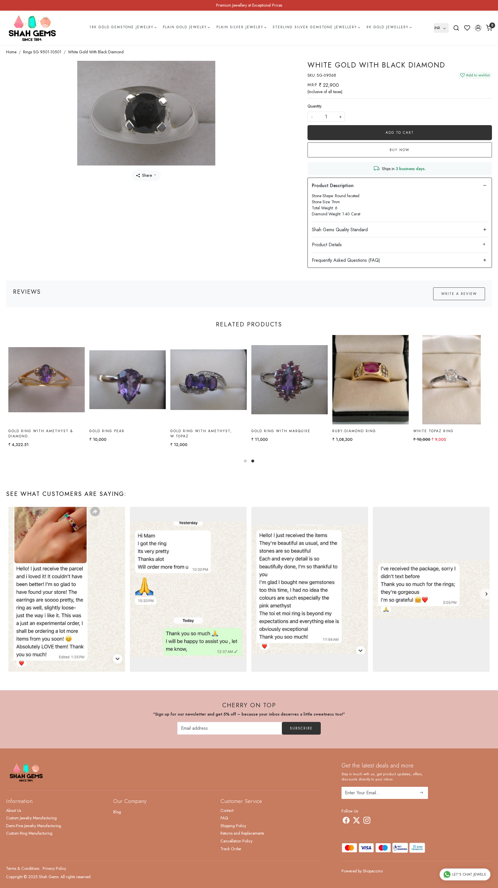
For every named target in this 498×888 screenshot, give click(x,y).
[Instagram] (366, 821)
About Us (13, 810)
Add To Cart (400, 132)
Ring (260, 431)
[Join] (421, 793)
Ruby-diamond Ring (34, 431)
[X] (356, 821)
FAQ (224, 818)
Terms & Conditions (22, 868)
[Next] (486, 594)
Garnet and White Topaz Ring (370, 431)
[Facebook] (346, 821)
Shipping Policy (233, 826)
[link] (456, 28)
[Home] (32, 28)
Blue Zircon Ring (193, 431)
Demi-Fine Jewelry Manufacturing (33, 826)
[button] (478, 28)
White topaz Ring (113, 431)
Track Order (231, 849)
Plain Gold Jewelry (185, 27)
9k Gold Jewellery (387, 27)
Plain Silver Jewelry (239, 27)
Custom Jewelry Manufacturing (31, 818)
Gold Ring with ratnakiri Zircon (446, 433)
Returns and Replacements (242, 833)
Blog (117, 812)
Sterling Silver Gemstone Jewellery (315, 27)
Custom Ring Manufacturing (29, 833)
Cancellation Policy (236, 841)
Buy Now (400, 150)
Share (147, 175)
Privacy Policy (54, 868)
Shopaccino (373, 871)
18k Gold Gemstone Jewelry (121, 27)
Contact (226, 810)
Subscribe (301, 728)
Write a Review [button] (459, 293)
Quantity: (315, 106)
